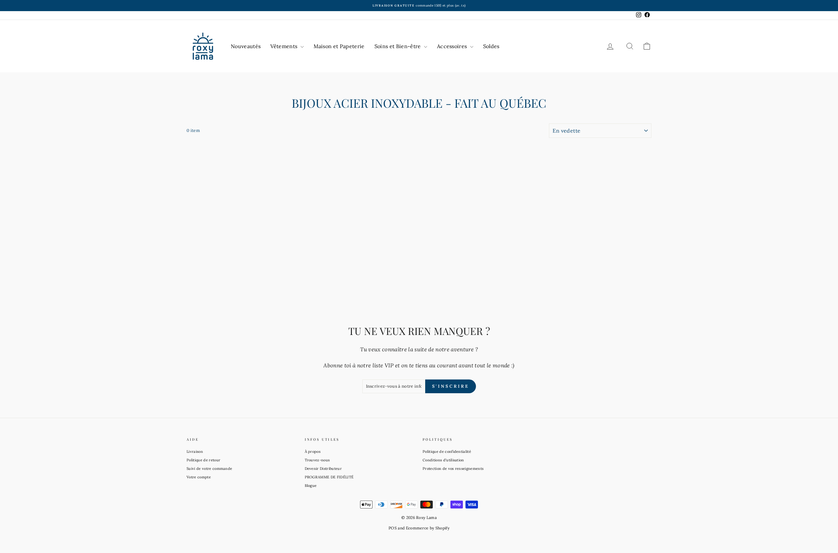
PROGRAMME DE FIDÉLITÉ (329, 477)
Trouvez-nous (317, 460)
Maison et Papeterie (339, 46)
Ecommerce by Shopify (428, 527)
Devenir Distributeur (323, 468)
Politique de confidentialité (447, 451)
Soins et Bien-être (398, 46)
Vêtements (284, 46)
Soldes (491, 46)
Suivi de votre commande (209, 468)
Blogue (311, 485)
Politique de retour (203, 460)
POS (393, 527)
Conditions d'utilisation (443, 460)
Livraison (195, 451)
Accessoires (452, 46)
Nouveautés (246, 46)
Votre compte (199, 477)
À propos (313, 451)
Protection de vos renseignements (453, 468)
